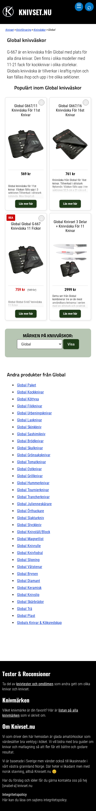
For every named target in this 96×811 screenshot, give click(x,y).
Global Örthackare (30, 511)
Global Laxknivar (29, 420)
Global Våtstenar (29, 567)
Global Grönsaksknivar (33, 455)
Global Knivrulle (29, 546)
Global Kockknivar (30, 392)
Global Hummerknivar (33, 483)
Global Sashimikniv (31, 434)
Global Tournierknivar (33, 490)
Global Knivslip (28, 595)
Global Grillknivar (30, 476)
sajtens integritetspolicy (49, 800)
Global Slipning (28, 560)
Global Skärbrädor (30, 602)
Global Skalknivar (30, 448)
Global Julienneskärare (34, 504)
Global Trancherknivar (33, 497)
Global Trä (24, 609)
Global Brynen (27, 574)
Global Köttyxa (28, 399)
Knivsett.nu (42, 771)
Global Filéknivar (29, 406)
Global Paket (26, 385)
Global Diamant (28, 581)
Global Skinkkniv (29, 427)
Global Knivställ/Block (33, 532)
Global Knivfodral (30, 553)
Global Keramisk (29, 588)
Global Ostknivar (29, 469)
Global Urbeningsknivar (34, 413)
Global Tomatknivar (31, 462)
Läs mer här (26, 203)
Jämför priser (26, 180)
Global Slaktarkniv (30, 518)
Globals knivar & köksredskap (39, 622)
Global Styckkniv (29, 525)
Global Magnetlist (30, 539)
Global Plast (26, 615)
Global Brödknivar (30, 441)
